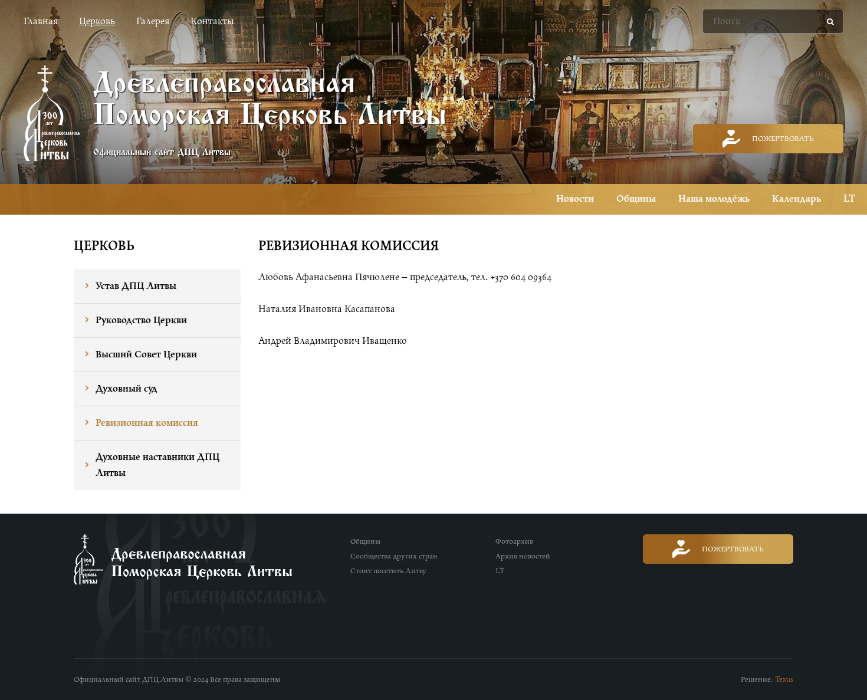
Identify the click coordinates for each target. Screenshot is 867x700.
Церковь (97, 21)
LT (849, 199)
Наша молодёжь (714, 199)
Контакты (212, 21)
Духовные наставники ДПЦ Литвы (157, 465)
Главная (41, 21)
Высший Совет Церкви (146, 354)
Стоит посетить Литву (388, 571)
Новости (575, 199)
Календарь (796, 199)
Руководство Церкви (141, 320)
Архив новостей (522, 556)
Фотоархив (514, 541)
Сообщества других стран (394, 556)
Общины (636, 199)
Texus (784, 679)
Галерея (152, 21)
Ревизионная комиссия (147, 423)
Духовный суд (126, 389)
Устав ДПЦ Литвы (136, 286)
